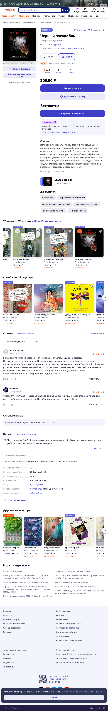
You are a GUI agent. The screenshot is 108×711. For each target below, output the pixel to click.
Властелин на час (11, 315)
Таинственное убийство (53, 211)
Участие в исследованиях (14, 623)
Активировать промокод (14, 650)
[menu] (22, 342)
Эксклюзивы (8, 667)
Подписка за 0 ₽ (9, 16)
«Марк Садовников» (73, 48)
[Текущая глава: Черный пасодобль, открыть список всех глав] (91, 708)
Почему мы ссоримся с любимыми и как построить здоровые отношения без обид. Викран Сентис (25, 576)
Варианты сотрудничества (68, 623)
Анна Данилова (20, 262)
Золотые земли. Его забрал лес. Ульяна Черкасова (25, 582)
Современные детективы (86, 204)
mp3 (37, 493)
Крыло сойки (30, 547)
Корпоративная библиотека (69, 640)
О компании (8, 611)
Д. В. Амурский (36, 484)
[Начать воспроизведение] (104, 708)
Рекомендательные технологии (70, 662)
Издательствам (63, 611)
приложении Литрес (59, 679)
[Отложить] (7, 231)
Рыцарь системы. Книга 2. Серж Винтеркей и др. (76, 586)
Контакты (7, 615)
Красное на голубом (53, 259)
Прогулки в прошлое (12, 547)
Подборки (73, 16)
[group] (54, 352)
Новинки (36, 16)
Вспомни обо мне (21, 259)
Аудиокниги (86, 16)
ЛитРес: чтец (48, 197)
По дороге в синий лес (53, 547)
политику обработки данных (89, 692)
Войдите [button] (9, 422)
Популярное (49, 16)
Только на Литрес (77, 211)
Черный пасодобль (83, 259)
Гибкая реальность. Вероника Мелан (71, 582)
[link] (50, 350)
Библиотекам (62, 619)
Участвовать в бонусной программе (59, 132)
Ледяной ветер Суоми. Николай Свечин (72, 571)
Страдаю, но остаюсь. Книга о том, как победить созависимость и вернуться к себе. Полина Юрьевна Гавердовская (26, 589)
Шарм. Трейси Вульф (12, 571)
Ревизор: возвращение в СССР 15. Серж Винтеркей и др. (28, 596)
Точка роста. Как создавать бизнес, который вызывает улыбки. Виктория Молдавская (79, 576)
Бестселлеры (9, 654)
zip (41, 493)
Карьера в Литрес (11, 619)
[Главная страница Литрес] (8, 10)
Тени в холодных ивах (44, 315)
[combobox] (39, 10)
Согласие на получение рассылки (71, 658)
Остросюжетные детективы (72, 197)
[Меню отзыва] (102, 379)
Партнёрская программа (67, 628)
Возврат (7, 632)
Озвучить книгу (63, 636)
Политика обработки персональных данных (76, 654)
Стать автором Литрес (66, 632)
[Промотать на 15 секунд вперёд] (100, 708)
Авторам (60, 615)
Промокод (24, 16)
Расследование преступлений (56, 204)
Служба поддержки (12, 628)
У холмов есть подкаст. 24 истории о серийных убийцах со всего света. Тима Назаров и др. (79, 592)
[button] (47, 71)
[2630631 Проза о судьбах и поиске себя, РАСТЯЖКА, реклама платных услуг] (54, 3)
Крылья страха (72, 547)
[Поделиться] (103, 30)
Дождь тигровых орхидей (77, 315)
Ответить (94, 378)
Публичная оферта (65, 650)
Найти (65, 10)
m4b (32, 493)
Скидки (61, 16)
